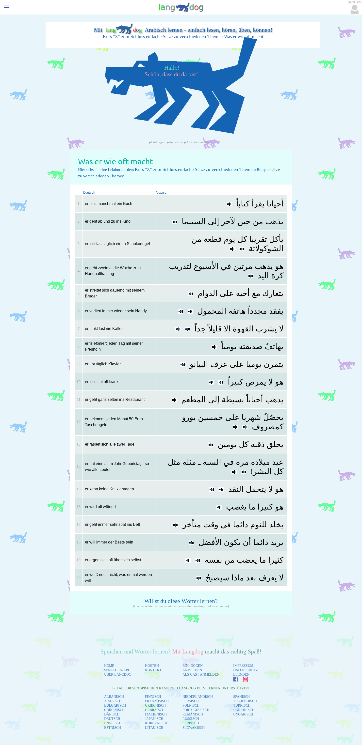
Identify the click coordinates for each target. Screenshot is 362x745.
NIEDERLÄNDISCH (197, 696)
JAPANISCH (154, 719)
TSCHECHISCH (245, 701)
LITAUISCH (154, 727)
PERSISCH (190, 701)
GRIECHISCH (155, 705)
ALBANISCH (114, 696)
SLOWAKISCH (193, 727)
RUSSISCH (190, 719)
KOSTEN (152, 665)
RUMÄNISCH (192, 714)
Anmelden (176, 142)
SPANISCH (241, 696)
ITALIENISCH (156, 714)
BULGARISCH (115, 705)
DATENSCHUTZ (245, 670)
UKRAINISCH (243, 710)
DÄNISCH (111, 714)
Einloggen (158, 142)
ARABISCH (112, 701)
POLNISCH (190, 705)
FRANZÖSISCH (157, 701)
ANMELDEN (192, 670)
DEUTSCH (112, 719)
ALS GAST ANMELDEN (200, 674)
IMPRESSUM (243, 665)
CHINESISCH (114, 710)
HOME (109, 665)
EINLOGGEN (192, 665)
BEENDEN (241, 674)
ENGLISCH (112, 723)
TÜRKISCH (241, 705)
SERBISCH (190, 723)
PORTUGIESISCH (195, 710)
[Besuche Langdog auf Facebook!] (233, 680)
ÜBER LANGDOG (117, 674)
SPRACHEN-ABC (117, 670)
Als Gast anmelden (198, 142)
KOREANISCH (156, 723)
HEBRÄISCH (155, 710)
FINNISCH (153, 696)
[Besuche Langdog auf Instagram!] (243, 680)
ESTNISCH (112, 727)
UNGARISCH (243, 714)
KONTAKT (153, 670)
